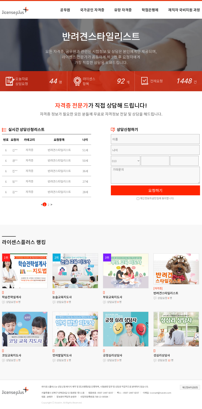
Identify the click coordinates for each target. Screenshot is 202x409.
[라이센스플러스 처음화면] (15, 9)
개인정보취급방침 (190, 387)
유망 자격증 (123, 9)
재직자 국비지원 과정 (184, 9)
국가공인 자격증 (92, 9)
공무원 (65, 9)
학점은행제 (150, 9)
